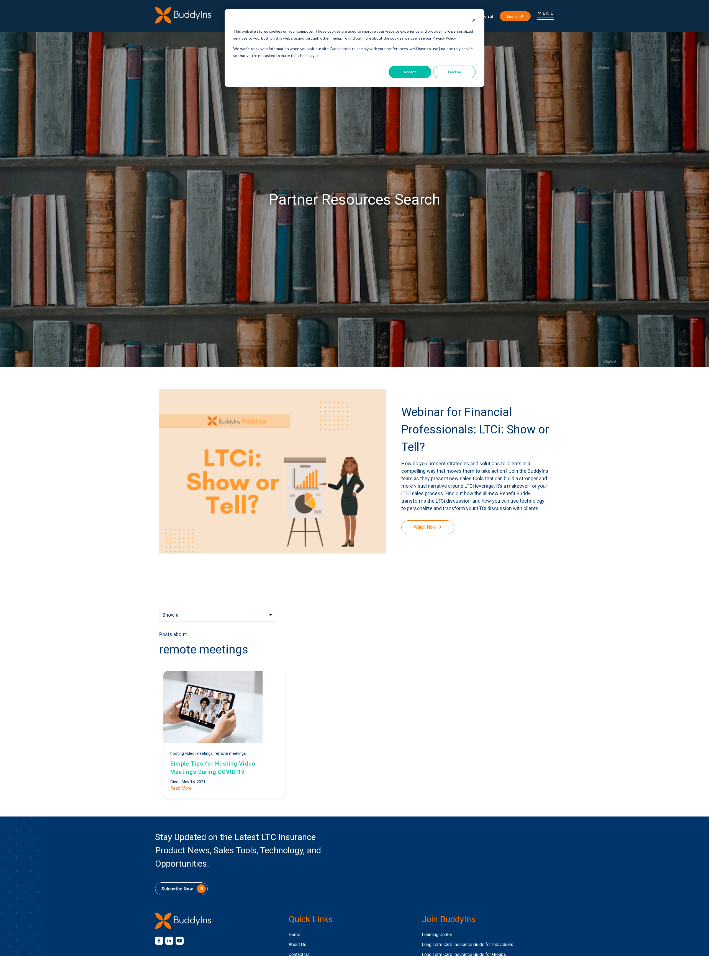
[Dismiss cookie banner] (474, 20)
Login (512, 16)
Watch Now (425, 527)
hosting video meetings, (192, 753)
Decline (454, 71)
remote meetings (230, 753)
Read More (181, 788)
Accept (410, 71)
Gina (174, 781)
